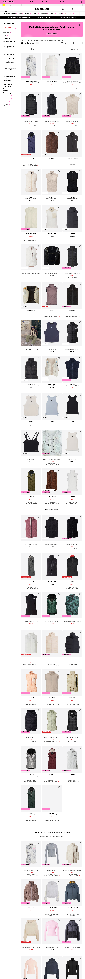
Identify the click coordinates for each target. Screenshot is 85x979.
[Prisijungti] (68, 9)
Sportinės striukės (51, 40)
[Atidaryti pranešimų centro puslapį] (72, 9)
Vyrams (13, 9)
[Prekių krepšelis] (82, 9)
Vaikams (21, 9)
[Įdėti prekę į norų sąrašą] (39, 55)
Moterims (5, 9)
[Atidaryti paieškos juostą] (80, 14)
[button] (65, 43)
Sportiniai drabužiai (39, 40)
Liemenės (60, 40)
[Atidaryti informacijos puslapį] (82, 2)
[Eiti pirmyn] (77, 14)
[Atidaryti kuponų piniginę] (63, 9)
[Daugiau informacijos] (31, 89)
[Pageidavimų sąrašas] (77, 9)
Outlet (6, 4)
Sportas (30, 40)
